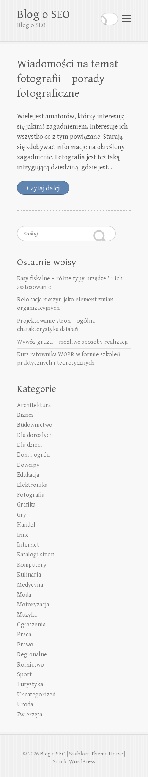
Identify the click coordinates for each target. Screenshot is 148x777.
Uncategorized (36, 694)
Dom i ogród (33, 454)
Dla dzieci (29, 445)
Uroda (25, 704)
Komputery (31, 565)
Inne (23, 535)
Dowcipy (28, 465)
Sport (24, 674)
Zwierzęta (29, 714)
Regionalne (32, 654)
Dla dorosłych (35, 435)
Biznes (25, 415)
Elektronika (32, 485)
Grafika (26, 504)
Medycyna (30, 585)
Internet (28, 545)
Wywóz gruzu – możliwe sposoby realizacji (72, 342)
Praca (24, 634)
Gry (21, 515)
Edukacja (28, 475)
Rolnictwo (30, 664)
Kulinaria (29, 574)
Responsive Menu (126, 19)
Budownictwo (34, 425)
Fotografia (30, 495)
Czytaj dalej (43, 188)
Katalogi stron (35, 554)
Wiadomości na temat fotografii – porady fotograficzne (67, 78)
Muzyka (27, 614)
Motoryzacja (33, 604)
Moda (24, 594)
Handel (26, 524)
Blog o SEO (43, 15)
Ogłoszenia (31, 624)
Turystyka (30, 684)
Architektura (34, 405)
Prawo (25, 644)
